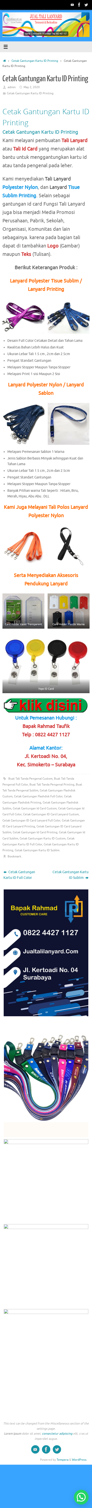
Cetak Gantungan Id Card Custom (35, 808)
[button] (81, 1497)
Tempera (62, 1460)
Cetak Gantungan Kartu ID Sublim (37, 850)
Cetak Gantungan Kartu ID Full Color (19, 875)
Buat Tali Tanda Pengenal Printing (51, 785)
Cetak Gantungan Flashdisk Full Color (38, 796)
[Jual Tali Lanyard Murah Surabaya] (79, 4)
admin (12, 87)
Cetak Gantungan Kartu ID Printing (35, 61)
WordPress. (79, 1460)
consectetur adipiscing (57, 1434)
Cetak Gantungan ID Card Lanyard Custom (51, 814)
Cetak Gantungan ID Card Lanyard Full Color (31, 820)
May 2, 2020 (32, 87)
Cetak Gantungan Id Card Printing (35, 832)
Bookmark (14, 856)
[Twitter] (86, 4)
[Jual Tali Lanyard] (72, 4)
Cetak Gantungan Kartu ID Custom (43, 838)
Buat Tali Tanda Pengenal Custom (30, 779)
